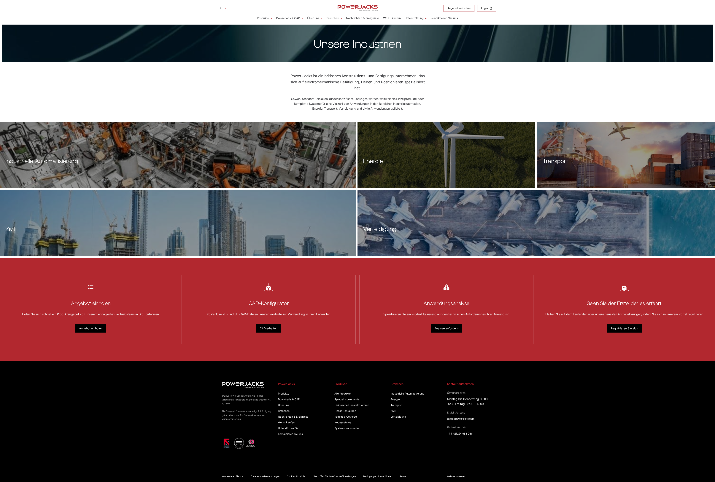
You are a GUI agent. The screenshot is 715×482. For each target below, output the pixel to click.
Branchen (332, 18)
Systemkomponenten (347, 428)
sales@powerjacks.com (460, 418)
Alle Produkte (342, 393)
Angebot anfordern (459, 8)
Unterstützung (414, 18)
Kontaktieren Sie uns (444, 18)
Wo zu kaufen (392, 18)
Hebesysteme (342, 422)
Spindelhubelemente (346, 399)
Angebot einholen (91, 328)
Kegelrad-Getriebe (345, 416)
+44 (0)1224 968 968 (460, 433)
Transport (396, 405)
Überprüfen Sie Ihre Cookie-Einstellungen (334, 476)
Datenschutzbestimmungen (265, 476)
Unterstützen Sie (288, 428)
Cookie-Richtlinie (296, 476)
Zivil (393, 410)
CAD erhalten (268, 328)
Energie (395, 399)
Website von (456, 476)
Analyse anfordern (446, 328)
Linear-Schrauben (345, 410)
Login (485, 8)
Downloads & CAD (288, 18)
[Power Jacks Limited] (358, 8)
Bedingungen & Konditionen (377, 476)
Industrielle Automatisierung (407, 393)
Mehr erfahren (10, 124)
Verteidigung (398, 416)
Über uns (313, 18)
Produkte (263, 18)
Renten (403, 476)
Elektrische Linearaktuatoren (351, 405)
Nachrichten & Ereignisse (362, 18)
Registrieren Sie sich (624, 328)
